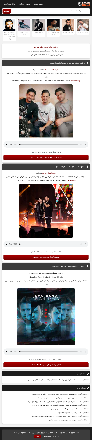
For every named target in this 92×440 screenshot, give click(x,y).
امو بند (47, 70)
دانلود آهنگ (38, 4)
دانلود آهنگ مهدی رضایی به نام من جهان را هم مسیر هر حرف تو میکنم (61, 398)
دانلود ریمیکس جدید (31, 380)
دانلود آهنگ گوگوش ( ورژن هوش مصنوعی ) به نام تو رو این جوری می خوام (59, 416)
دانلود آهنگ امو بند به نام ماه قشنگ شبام (67, 63)
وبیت (37, 436)
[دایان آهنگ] (84, 4)
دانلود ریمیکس (24, 4)
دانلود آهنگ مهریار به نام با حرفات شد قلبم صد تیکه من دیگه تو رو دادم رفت (59, 394)
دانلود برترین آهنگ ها (64, 380)
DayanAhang (75, 80)
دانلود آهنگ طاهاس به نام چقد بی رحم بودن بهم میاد (67, 409)
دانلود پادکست (9, 4)
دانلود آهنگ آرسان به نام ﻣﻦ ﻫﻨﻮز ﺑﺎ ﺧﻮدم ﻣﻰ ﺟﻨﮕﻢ (68, 420)
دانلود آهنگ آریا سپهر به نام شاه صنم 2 (72, 412)
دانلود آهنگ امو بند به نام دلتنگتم (70, 166)
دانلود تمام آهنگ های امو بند (46, 47)
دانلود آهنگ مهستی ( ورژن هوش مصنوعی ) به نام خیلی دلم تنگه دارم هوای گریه (57, 401)
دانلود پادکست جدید (47, 380)
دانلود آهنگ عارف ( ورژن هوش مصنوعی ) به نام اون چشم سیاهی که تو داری (59, 405)
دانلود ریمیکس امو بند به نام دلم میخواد (68, 266)
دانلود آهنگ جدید (80, 380)
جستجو (6, 11)
